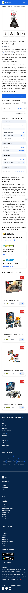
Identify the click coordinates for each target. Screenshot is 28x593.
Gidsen (3, 530)
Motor (15, 464)
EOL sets (4, 514)
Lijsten (3, 545)
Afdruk (3, 496)
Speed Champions (6, 430)
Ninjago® (4, 440)
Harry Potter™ (5, 438)
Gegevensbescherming (7, 495)
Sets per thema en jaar (7, 508)
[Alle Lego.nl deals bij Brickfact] (5, 108)
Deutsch (9, 562)
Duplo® (4, 433)
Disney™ (4, 426)
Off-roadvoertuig (21, 464)
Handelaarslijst (5, 512)
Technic (3, 443)
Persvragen (4, 493)
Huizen (10, 464)
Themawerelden (6, 510)
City (3, 423)
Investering (4, 532)
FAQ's (3, 489)
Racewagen (17, 456)
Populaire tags (7, 452)
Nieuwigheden (5, 518)
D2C (3, 456)
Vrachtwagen (5, 466)
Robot (15, 461)
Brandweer (4, 464)
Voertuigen (10, 458)
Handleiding (5, 534)
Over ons (4, 485)
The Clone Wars (12, 466)
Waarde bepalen (6, 522)
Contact (4, 491)
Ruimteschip (9, 461)
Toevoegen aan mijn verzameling (14, 96)
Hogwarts (4, 458)
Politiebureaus (21, 461)
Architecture (5, 421)
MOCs (3, 543)
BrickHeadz (4, 435)
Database (4, 506)
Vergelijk (4, 537)
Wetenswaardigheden (7, 541)
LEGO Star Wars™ (7, 53)
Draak (4, 461)
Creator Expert (5, 445)
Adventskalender (9, 456)
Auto (20, 458)
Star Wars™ (21, 129)
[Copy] (23, 118)
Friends (3, 447)
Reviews (4, 535)
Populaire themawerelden (11, 417)
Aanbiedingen (5, 505)
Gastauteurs (5, 487)
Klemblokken (5, 539)
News (3, 520)
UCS (22, 456)
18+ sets (4, 516)
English (3, 562)
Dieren (16, 458)
